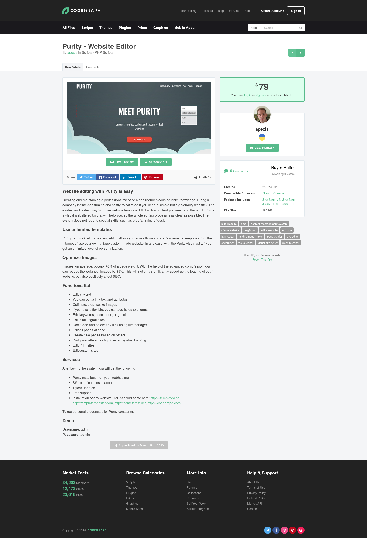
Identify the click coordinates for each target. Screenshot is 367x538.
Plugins (131, 493)
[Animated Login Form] (300, 53)
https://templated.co (164, 397)
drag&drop (250, 230)
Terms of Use (256, 487)
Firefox (267, 193)
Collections (194, 493)
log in (247, 95)
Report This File (262, 259)
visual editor (245, 243)
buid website (229, 224)
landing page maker (251, 236)
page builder (274, 236)
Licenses (193, 498)
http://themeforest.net (130, 403)
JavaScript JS (271, 199)
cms (243, 224)
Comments (93, 67)
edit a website (269, 230)
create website (230, 230)
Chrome (278, 193)
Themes (131, 487)
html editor (227, 236)
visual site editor (268, 243)
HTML (276, 204)
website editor (290, 243)
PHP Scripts (104, 52)
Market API (254, 503)
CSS (285, 204)
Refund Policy (256, 498)
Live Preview (124, 162)
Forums (192, 487)
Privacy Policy (256, 493)
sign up (261, 95)
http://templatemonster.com (93, 403)
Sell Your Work (196, 503)
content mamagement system (269, 224)
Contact (252, 509)
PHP (292, 204)
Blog (190, 482)
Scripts (87, 52)
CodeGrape (97, 530)
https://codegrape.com (164, 403)
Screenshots (157, 162)
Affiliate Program (198, 509)
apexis (72, 52)
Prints (130, 498)
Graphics (132, 503)
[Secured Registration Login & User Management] (292, 53)
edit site (287, 230)
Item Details (73, 67)
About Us (253, 482)
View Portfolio (264, 148)
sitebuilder (227, 243)
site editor (293, 236)
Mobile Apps (134, 509)
